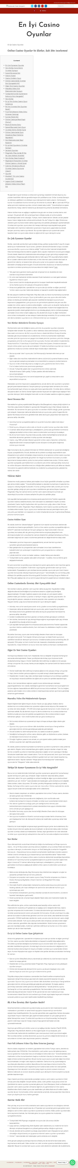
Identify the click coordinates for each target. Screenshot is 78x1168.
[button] (72, 1162)
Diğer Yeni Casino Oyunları (15, 86)
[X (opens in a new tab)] (32, 6)
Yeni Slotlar (9, 99)
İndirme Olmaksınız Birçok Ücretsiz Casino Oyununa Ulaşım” (15, 168)
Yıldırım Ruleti (10, 76)
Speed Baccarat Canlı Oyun (15, 127)
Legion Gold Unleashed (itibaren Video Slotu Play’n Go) (15, 183)
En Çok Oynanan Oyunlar (14, 65)
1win (55, 267)
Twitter (34, 1162)
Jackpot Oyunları (11, 150)
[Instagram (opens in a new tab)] (39, 6)
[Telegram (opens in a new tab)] (46, 6)
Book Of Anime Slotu (13, 125)
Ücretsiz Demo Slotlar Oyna (15, 130)
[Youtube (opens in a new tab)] (42, 6)
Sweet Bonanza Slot (12, 73)
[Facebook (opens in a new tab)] (35, 6)
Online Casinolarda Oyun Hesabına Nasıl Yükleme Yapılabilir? (14, 134)
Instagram (57, 1162)
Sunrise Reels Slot (11, 117)
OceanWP (51, 1166)
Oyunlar (8, 173)
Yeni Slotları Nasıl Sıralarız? (15, 158)
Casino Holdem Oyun (13, 78)
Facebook (10, 1162)
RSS (39, 1163)
